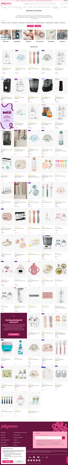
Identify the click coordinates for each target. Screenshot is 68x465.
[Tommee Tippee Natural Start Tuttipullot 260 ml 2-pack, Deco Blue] (29, 335)
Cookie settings (3, 442)
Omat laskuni (3, 437)
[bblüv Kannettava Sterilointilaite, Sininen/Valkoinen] (1, 361)
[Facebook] (28, 460)
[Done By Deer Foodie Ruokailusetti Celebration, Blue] (15, 256)
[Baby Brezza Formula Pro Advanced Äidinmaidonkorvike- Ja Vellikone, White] (2, 99)
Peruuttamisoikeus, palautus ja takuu (20, 432)
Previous (0, 62)
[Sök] (54, 3)
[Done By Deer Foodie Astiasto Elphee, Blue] (28, 204)
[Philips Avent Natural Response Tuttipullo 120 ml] (28, 125)
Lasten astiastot (14, 22)
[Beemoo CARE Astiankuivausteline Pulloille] (1, 204)
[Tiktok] (37, 460)
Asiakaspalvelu (66, 0)
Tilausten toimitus (17, 434)
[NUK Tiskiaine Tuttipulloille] (14, 361)
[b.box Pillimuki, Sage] (15, 413)
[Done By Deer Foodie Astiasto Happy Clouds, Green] (30, 204)
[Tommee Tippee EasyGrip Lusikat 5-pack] (1, 413)
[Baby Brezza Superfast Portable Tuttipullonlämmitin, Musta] (55, 99)
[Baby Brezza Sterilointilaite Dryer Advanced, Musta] (28, 99)
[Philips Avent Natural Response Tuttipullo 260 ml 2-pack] (55, 125)
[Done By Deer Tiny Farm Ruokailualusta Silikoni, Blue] (42, 361)
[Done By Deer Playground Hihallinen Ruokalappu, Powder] (55, 204)
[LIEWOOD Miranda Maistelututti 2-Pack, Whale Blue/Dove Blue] (56, 335)
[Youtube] (34, 460)
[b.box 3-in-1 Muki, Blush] (55, 230)
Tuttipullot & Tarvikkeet (63, 22)
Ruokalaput (56, 22)
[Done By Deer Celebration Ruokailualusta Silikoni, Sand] (44, 361)
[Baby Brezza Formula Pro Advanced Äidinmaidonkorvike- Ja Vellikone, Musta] (1, 99)
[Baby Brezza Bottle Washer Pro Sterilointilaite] (42, 99)
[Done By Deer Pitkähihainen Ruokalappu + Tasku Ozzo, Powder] (30, 361)
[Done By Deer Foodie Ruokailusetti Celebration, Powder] (14, 256)
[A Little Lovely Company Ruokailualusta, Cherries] (2, 387)
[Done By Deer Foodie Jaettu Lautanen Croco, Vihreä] (2, 230)
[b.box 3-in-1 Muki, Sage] (57, 230)
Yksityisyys (16, 439)
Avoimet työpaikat (4, 444)
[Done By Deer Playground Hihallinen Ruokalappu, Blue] (56, 204)
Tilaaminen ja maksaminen (18, 437)
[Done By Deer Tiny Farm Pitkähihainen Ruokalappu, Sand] (28, 387)
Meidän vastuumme (17, 442)
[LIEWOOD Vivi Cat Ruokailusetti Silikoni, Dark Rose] (3, 256)
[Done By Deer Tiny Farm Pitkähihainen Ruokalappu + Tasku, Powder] (29, 387)
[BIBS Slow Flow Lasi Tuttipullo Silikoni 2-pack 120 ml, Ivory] (15, 387)
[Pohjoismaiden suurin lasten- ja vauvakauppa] (6, 3)
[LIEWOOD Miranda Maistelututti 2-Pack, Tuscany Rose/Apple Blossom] (55, 335)
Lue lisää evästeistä (5, 458)
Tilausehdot (3, 434)
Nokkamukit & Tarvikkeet (30, 22)
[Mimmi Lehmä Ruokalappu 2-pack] (57, 387)
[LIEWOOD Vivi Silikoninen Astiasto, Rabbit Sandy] (1, 256)
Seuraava (37, 419)
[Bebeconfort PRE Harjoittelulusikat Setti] (28, 230)
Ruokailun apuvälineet (49, 22)
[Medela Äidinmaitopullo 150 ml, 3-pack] (28, 256)
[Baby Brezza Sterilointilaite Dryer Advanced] (29, 99)
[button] (64, 4)
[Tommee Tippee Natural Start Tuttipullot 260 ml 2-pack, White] (30, 335)
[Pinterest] (39, 460)
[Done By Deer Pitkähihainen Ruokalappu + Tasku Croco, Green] (29, 361)
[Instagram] (31, 460)
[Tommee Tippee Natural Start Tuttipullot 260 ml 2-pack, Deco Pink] (28, 335)
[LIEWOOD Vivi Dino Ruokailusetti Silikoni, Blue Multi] (2, 256)
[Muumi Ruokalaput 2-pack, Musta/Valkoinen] (55, 387)
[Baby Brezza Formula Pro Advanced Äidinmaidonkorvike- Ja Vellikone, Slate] (3, 99)
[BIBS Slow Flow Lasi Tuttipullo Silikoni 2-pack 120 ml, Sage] (14, 387)
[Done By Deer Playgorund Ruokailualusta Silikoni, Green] (43, 361)
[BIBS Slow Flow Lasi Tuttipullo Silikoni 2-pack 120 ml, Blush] (16, 387)
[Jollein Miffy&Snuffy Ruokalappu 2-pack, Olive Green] (42, 387)
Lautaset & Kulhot (22, 22)
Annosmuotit (3, 22)
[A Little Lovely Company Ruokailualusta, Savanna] (3, 387)
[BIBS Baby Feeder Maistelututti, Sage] (42, 230)
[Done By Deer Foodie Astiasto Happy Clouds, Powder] (29, 204)
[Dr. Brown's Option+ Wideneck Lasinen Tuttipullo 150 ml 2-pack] (28, 413)
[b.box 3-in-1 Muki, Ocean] (56, 230)
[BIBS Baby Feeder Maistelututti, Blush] (43, 230)
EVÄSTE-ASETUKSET (19, 461)
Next (66, 23)
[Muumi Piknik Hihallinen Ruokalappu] (56, 387)
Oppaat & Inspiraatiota (5, 439)
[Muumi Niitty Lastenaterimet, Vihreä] (56, 361)
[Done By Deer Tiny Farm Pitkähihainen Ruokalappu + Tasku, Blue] (30, 387)
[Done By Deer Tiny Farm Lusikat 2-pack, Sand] (44, 335)
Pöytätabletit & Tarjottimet (40, 22)
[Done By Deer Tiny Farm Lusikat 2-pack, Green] (42, 335)
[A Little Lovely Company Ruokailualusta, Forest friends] (1, 387)
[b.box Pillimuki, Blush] (14, 413)
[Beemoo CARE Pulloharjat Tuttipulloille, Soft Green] (14, 204)
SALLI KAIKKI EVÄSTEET (7, 461)
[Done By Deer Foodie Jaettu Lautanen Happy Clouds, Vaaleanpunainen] (1, 230)
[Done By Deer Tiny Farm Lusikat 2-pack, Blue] (43, 335)
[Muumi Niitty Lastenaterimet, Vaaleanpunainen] (42, 204)
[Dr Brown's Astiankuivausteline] (14, 230)
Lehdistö (15, 444)
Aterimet (8, 22)
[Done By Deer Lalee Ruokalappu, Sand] (28, 361)
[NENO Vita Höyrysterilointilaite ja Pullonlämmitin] (14, 99)
